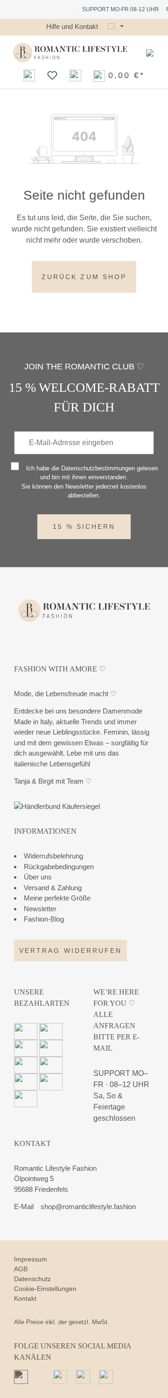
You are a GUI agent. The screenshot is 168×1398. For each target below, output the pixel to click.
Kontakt (25, 1298)
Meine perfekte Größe (57, 898)
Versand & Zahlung (53, 888)
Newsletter (40, 909)
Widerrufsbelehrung (53, 856)
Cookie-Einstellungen (45, 1288)
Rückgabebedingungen (59, 867)
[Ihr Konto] (75, 75)
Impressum (30, 1259)
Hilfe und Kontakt (72, 26)
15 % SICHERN (84, 526)
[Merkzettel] (52, 75)
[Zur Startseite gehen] (70, 52)
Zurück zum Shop (84, 277)
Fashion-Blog (44, 919)
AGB (21, 1269)
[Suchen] (29, 75)
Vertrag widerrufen (70, 950)
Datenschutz (32, 1279)
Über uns (38, 877)
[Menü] (150, 52)
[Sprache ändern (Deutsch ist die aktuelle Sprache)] (115, 27)
